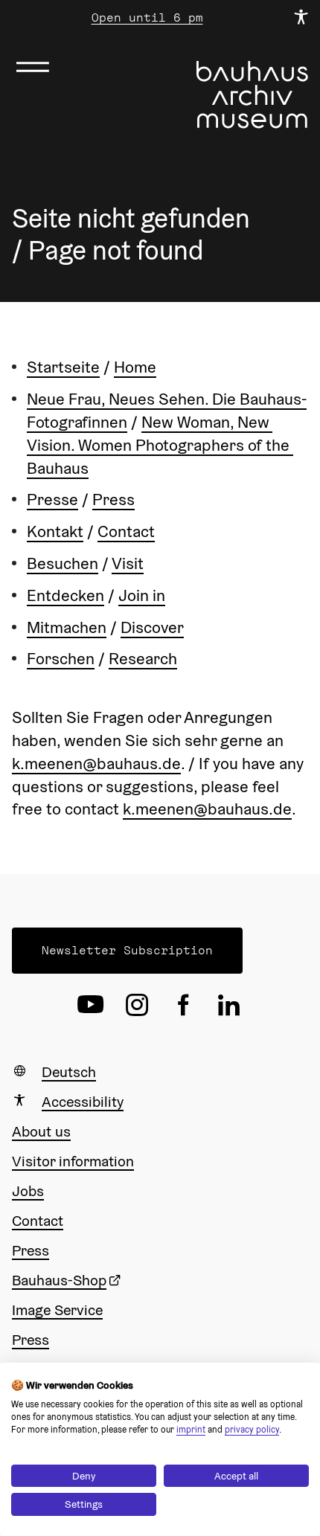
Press (113, 499)
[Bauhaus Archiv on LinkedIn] (229, 1005)
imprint (190, 1429)
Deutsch (69, 1072)
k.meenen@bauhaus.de (96, 763)
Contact (126, 531)
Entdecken (65, 595)
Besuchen (62, 563)
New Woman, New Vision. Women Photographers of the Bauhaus (160, 444)
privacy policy (252, 1429)
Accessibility (83, 1101)
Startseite (63, 366)
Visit (128, 563)
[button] (127, 951)
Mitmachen (66, 627)
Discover (152, 627)
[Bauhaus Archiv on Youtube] (90, 1005)
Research (143, 658)
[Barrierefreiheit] (300, 17)
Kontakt (55, 531)
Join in (141, 595)
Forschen (61, 658)
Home (135, 366)
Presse (52, 499)
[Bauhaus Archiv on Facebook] (183, 1005)
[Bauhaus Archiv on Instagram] (137, 1005)
